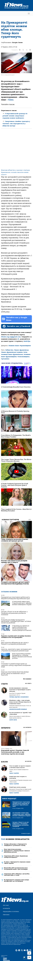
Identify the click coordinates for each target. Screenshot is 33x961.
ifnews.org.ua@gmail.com (11, 337)
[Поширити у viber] (26, 50)
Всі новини (27, 679)
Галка (10, 100)
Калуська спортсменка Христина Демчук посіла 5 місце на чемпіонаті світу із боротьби (15, 673)
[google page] (16, 950)
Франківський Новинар (18, 709)
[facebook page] (19, 950)
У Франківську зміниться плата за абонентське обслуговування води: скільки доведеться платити (21, 628)
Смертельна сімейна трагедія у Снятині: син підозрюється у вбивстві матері (16, 124)
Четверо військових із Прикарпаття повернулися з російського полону (15, 844)
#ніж (25, 352)
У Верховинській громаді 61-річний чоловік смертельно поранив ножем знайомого (15, 116)
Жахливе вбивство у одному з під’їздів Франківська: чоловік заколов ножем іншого (15, 172)
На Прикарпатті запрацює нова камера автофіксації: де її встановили (16, 880)
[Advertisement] (16, 150)
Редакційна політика (11, 911)
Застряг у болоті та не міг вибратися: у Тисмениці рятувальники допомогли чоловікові (14, 613)
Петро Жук (13, 720)
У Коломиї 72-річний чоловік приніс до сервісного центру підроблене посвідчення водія (16, 665)
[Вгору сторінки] (29, 953)
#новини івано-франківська (12, 354)
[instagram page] (30, 950)
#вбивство (9, 350)
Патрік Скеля (17, 42)
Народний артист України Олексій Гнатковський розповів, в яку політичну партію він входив (15, 752)
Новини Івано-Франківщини (20, 345)
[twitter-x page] (22, 950)
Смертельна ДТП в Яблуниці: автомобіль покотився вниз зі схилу (17, 874)
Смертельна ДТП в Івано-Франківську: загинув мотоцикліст (16, 856)
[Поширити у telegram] (30, 50)
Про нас (6, 905)
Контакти (6, 908)
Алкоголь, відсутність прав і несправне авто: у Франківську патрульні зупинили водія (16, 649)
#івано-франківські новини (12, 352)
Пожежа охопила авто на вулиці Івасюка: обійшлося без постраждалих (16, 636)
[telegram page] (27, 950)
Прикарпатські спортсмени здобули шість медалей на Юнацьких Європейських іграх (15, 597)
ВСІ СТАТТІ (28, 683)
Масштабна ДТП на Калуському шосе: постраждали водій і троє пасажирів (16, 868)
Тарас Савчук (14, 773)
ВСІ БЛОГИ (28, 761)
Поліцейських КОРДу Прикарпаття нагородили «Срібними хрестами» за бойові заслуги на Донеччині (16, 621)
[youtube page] (25, 950)
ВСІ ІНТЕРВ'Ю (27, 727)
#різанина (5, 359)
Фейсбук (27, 341)
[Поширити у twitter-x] (23, 50)
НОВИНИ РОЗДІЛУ (26, 833)
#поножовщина (23, 356)
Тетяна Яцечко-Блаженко (19, 697)
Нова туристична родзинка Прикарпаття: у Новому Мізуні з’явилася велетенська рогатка (22, 656)
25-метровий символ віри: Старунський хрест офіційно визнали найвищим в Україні (22, 603)
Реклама (6, 914)
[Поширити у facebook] (19, 50)
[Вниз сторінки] (29, 957)
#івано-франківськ (21, 350)
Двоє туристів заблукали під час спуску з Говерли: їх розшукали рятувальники (15, 643)
